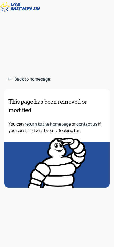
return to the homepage (48, 124)
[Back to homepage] (21, 7)
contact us (86, 124)
